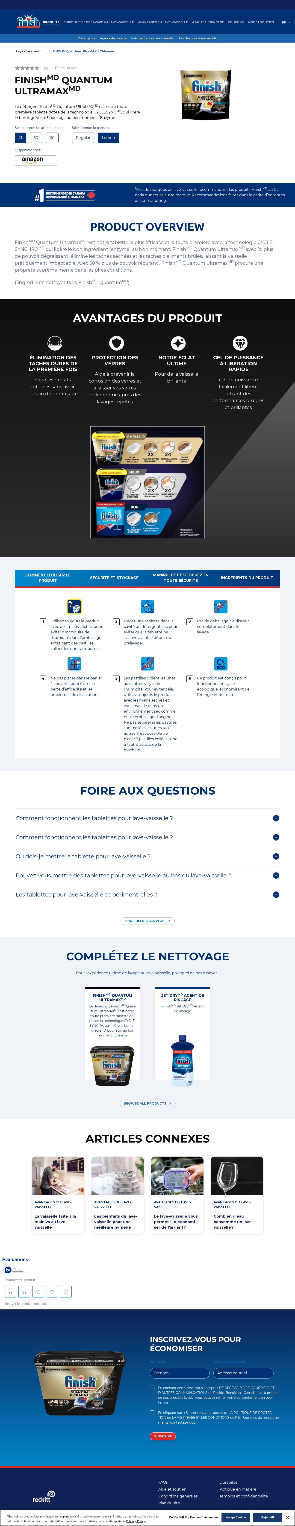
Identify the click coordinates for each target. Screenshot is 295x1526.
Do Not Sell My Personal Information (194, 1517)
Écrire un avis (66, 68)
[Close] (288, 1517)
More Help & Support (144, 921)
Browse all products (145, 1103)
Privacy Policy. (136, 1521)
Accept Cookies (236, 1517)
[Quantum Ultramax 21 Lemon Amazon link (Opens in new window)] (36, 160)
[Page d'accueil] (27, 22)
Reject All (267, 1517)
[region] (147, 1518)
